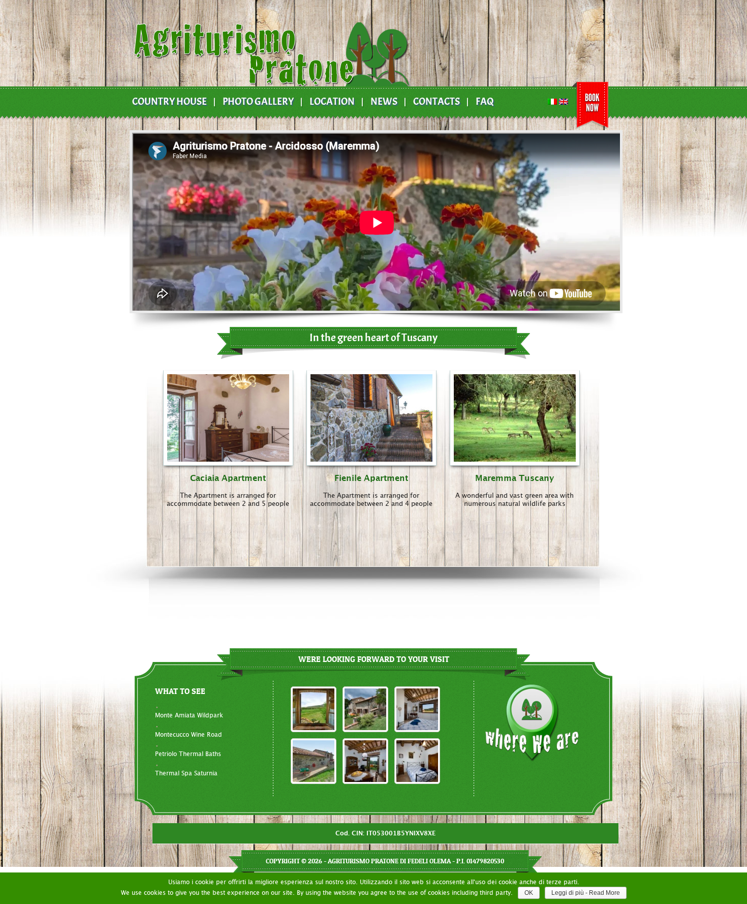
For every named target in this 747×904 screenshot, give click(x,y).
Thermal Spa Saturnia (186, 773)
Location (332, 101)
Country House (169, 101)
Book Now (592, 103)
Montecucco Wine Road (188, 735)
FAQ (485, 101)
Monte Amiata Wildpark (189, 715)
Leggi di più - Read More (585, 892)
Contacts (436, 101)
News (383, 101)
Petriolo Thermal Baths (188, 754)
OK (528, 892)
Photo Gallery (258, 101)
